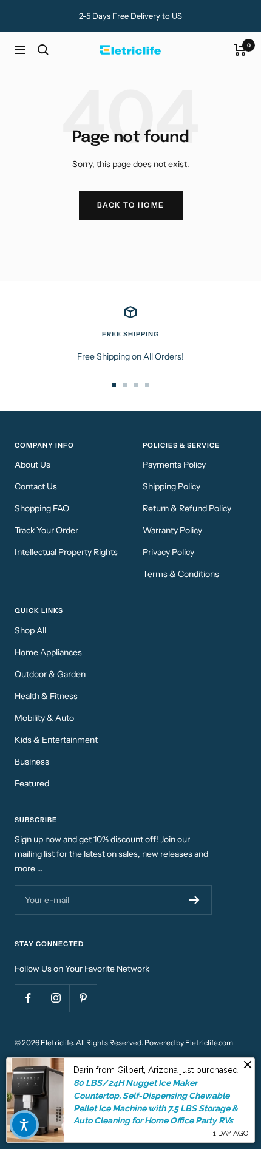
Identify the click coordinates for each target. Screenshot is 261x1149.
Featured (32, 783)
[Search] (43, 49)
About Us (32, 464)
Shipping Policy (171, 486)
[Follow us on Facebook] (28, 998)
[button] (24, 1124)
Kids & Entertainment (56, 739)
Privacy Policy (168, 552)
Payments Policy (174, 464)
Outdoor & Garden (50, 674)
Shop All (30, 630)
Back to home (130, 205)
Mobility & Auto (44, 717)
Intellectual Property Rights (66, 552)
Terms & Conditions (181, 573)
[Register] (194, 900)
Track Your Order (46, 530)
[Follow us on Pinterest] (83, 998)
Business (32, 761)
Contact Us (36, 486)
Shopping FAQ (42, 508)
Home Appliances (48, 652)
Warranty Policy (172, 530)
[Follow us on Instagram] (55, 998)
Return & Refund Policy (187, 508)
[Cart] (240, 50)
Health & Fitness (46, 695)
